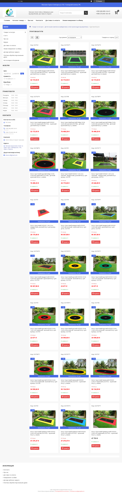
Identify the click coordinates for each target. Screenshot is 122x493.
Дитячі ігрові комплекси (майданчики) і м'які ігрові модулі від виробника (66, 27)
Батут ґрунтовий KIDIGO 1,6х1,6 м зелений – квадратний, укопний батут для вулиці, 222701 (103, 175)
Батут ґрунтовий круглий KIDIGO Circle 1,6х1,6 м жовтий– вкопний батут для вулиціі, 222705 (73, 278)
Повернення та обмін (10, 477)
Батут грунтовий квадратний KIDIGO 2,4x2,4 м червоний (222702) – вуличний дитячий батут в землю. (43, 123)
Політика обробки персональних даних (13, 56)
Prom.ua (70, 489)
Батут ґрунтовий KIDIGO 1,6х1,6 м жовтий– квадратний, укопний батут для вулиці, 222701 (74, 175)
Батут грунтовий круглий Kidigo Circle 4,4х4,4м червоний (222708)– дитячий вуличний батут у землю (42, 175)
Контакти (39, 20)
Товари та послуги (37, 27)
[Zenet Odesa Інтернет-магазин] (9, 12)
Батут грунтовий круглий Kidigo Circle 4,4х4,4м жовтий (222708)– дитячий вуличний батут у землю (73, 123)
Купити (35, 87)
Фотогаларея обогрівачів (11, 60)
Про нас (30, 20)
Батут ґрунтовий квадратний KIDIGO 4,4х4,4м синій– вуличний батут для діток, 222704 (103, 227)
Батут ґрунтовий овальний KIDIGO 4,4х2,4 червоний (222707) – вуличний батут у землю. (103, 381)
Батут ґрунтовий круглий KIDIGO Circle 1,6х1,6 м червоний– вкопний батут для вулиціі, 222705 (43, 330)
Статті (6, 35)
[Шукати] (86, 13)
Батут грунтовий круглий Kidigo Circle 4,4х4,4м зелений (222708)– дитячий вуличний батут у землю (103, 123)
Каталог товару (18, 20)
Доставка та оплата (52, 20)
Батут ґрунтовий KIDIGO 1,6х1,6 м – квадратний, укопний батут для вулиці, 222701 (42, 227)
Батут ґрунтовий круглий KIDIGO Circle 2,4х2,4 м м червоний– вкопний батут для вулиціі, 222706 (43, 381)
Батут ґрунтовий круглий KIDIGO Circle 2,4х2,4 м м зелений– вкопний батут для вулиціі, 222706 (104, 330)
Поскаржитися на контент (62, 491)
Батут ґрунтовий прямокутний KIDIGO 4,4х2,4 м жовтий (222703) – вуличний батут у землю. (42, 433)
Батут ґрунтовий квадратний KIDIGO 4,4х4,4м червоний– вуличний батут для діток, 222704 (43, 278)
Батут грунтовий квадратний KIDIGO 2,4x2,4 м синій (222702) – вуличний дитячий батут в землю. (103, 72)
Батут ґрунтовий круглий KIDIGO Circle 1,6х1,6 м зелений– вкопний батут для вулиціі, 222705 (104, 278)
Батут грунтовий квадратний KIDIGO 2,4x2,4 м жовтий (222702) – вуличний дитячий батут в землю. (42, 72)
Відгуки (6, 42)
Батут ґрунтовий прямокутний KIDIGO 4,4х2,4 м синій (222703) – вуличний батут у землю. (73, 433)
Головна (7, 20)
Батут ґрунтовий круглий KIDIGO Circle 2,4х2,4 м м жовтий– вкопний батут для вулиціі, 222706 (73, 330)
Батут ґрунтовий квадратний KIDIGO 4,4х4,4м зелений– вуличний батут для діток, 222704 (73, 227)
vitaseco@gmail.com (11, 155)
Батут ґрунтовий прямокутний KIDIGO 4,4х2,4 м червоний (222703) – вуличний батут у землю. (104, 433)
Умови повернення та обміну (73, 20)
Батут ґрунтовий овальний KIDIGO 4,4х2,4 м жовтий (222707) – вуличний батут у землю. (73, 381)
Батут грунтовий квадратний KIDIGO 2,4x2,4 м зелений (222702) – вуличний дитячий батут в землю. (73, 72)
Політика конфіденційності (77, 491)
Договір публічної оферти (11, 52)
